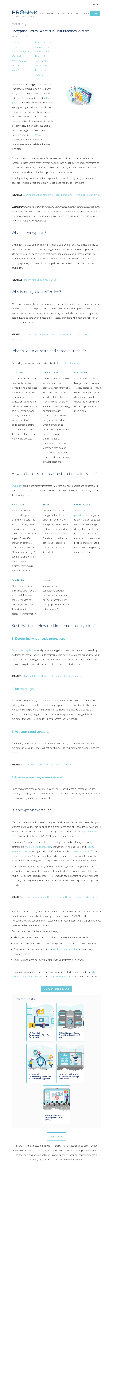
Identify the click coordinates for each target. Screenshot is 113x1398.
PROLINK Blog (19, 25)
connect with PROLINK (61, 977)
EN (94, 4)
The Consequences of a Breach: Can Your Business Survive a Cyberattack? (60, 897)
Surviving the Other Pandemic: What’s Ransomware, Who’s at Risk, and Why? (61, 195)
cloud (83, 534)
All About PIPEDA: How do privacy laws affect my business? (52, 676)
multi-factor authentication (38, 847)
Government (18, 651)
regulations (30, 651)
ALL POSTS (56, 1136)
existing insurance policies (66, 950)
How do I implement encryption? (41, 61)
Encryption (17, 486)
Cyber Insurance (81, 852)
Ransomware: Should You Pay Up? (40, 280)
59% (36, 135)
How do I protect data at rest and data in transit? (44, 47)
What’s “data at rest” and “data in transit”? (20, 65)
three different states (67, 363)
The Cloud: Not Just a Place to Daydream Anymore (48, 765)
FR (98, 4)
